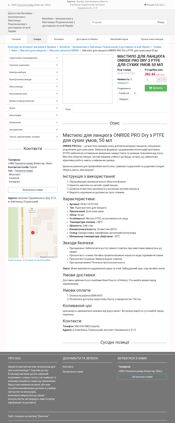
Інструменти (34, 130)
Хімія (34, 109)
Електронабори (34, 73)
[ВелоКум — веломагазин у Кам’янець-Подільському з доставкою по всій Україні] (33, 232)
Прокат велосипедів (152, 39)
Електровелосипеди (34, 80)
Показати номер (25, 5)
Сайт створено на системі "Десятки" (28, 416)
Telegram (123, 99)
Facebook (124, 93)
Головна (16, 39)
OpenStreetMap (43, 260)
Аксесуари (34, 116)
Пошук (160, 22)
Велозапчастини (34, 94)
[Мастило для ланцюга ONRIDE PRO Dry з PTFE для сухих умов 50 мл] (87, 79)
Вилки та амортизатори (34, 102)
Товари (37, 39)
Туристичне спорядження (34, 59)
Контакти (59, 39)
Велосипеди (34, 87)
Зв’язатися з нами (73, 371)
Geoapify (29, 260)
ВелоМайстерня (119, 39)
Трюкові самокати (34, 66)
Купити (157, 88)
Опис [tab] (68, 109)
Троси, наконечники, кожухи (34, 137)
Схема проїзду (15, 260)
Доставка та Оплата (87, 39)
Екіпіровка (34, 123)
